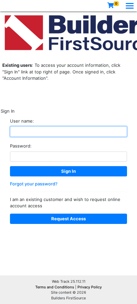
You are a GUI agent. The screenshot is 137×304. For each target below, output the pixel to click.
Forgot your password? (34, 183)
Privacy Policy (89, 287)
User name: (22, 121)
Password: (21, 146)
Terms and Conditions (55, 287)
